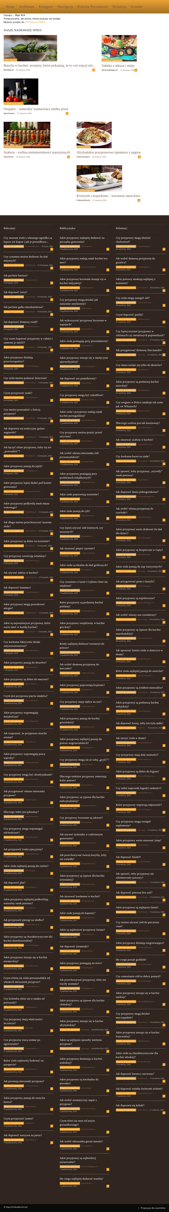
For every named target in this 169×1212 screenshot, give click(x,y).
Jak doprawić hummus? (17, 587)
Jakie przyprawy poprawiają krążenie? (82, 685)
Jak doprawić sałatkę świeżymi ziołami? (139, 1088)
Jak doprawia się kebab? (130, 1105)
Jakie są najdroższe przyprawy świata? (82, 929)
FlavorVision (30, 382)
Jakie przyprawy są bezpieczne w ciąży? (139, 549)
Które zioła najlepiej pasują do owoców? (139, 671)
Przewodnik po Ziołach (14, 103)
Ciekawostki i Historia (13, 147)
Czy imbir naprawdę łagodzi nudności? (139, 788)
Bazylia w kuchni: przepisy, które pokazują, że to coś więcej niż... (49, 65)
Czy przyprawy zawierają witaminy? (25, 556)
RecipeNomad (87, 863)
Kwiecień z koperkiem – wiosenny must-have (108, 196)
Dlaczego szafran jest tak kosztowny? (138, 423)
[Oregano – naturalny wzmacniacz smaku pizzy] (36, 91)
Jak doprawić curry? (15, 292)
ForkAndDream (32, 246)
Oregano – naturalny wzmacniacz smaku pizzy (36, 109)
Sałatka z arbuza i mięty (118, 66)
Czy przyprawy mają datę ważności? (137, 754)
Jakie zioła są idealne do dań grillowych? (84, 565)
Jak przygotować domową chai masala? (139, 350)
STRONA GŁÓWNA (35, 22)
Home (10, 6)
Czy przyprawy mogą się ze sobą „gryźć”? (84, 759)
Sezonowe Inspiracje (86, 190)
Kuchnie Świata (84, 147)
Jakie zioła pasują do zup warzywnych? (139, 566)
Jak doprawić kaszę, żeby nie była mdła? (139, 723)
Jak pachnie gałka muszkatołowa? (23, 307)
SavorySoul (30, 296)
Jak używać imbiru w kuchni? (21, 572)
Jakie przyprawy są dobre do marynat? (26, 679)
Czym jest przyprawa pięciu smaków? (26, 696)
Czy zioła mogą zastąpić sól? (133, 298)
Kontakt (136, 6)
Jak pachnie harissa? (16, 275)
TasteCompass (83, 156)
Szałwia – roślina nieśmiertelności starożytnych (37, 152)
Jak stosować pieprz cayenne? (77, 548)
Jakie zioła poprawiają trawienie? (79, 494)
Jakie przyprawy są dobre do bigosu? (137, 771)
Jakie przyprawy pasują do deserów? (25, 662)
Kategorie (46, 6)
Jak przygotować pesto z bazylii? (135, 581)
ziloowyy (29, 1027)
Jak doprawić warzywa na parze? (23, 1135)
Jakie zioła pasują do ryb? (75, 511)
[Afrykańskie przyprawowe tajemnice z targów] (109, 135)
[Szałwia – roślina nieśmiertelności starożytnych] (37, 135)
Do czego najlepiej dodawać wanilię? (81, 1178)
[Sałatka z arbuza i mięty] (119, 48)
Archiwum (26, 6)
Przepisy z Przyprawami (112, 60)
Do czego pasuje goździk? (131, 959)
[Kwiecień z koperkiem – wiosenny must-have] (108, 178)
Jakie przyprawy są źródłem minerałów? (139, 687)
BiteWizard (9, 70)
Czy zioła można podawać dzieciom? (25, 378)
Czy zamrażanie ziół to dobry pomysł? (138, 976)
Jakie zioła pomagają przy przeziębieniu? (84, 341)
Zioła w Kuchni (10, 60)
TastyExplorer (31, 470)
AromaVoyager (32, 366)
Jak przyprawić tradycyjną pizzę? (23, 849)
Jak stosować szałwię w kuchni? (134, 439)
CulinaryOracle (83, 200)
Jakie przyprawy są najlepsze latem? (137, 907)
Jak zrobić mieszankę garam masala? (81, 1141)
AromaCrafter (31, 1085)
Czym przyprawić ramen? (19, 1118)
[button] (161, 6)
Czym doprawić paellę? (129, 314)
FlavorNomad (31, 326)
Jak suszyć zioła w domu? (131, 738)
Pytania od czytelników (14, 246)
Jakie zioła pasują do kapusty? (77, 913)
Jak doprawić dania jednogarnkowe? (137, 491)
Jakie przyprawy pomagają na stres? (81, 963)
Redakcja (119, 6)
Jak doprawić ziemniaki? (74, 946)
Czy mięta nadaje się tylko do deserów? (139, 365)
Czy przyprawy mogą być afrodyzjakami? (28, 774)
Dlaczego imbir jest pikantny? (21, 812)
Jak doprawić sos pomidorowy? (78, 378)
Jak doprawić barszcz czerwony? (135, 1073)
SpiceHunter (9, 113)
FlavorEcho (9, 156)
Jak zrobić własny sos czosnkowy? (136, 614)
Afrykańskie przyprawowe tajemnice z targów (109, 152)
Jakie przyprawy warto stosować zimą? (138, 840)
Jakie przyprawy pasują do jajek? (23, 466)
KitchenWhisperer (110, 70)
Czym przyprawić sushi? (18, 393)
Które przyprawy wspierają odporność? (139, 804)
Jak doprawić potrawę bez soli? (134, 892)
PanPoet (29, 1123)
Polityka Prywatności (92, 6)
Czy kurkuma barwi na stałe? (133, 456)
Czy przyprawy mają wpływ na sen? (81, 701)
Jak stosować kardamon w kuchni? (80, 896)
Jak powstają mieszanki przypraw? (24, 1081)
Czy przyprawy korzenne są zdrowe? (81, 817)
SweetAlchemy (32, 560)
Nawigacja (65, 6)
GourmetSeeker (32, 491)
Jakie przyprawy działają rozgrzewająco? (140, 943)
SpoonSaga (30, 311)
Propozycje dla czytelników (153, 1208)
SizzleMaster (30, 437)
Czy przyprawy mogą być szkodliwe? (81, 395)
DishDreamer (31, 280)
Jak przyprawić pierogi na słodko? (24, 920)
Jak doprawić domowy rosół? (21, 321)
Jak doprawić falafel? (128, 857)
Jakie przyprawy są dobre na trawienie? (27, 541)
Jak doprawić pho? (15, 882)
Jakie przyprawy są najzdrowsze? (135, 598)
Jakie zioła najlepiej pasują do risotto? (26, 866)
